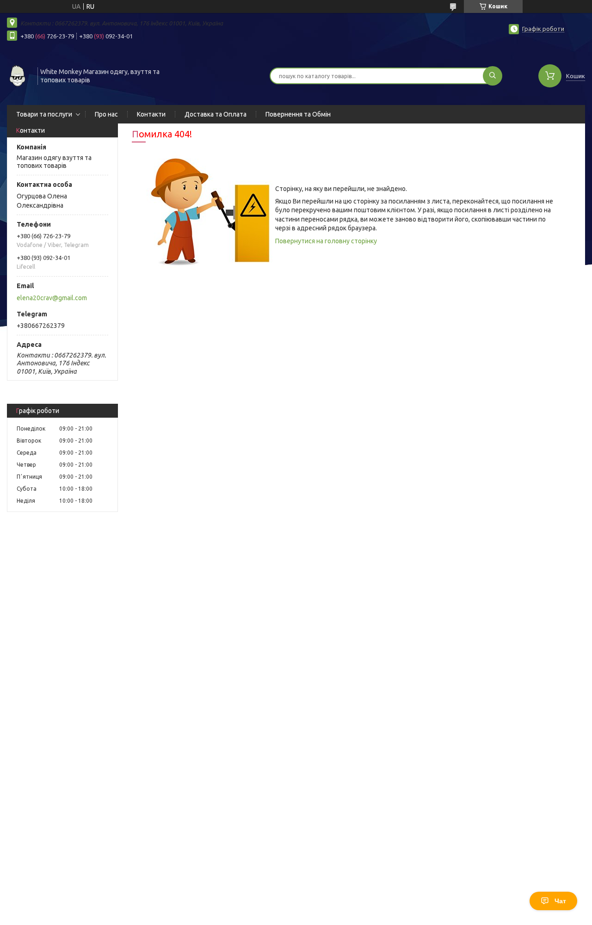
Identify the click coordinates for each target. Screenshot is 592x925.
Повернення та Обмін (298, 114)
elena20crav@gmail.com (52, 298)
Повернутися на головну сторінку (326, 241)
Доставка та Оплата (216, 114)
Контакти (151, 114)
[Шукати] (492, 76)
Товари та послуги (44, 114)
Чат (560, 901)
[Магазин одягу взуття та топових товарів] (18, 75)
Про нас (106, 114)
